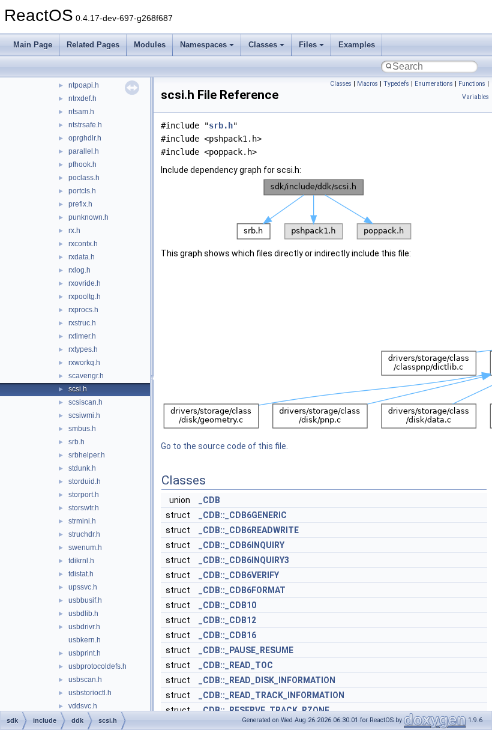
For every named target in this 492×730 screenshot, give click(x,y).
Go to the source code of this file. (224, 446)
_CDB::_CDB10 (227, 605)
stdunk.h (82, 468)
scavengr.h (86, 376)
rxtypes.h (83, 349)
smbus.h (82, 428)
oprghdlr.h (84, 138)
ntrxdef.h (82, 98)
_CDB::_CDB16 (227, 635)
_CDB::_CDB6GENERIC (243, 515)
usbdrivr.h (84, 627)
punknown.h (88, 217)
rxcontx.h (83, 244)
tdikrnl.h (81, 561)
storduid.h (84, 481)
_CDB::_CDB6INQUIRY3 (244, 560)
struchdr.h (84, 534)
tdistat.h (81, 574)
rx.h (74, 230)
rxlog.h (79, 270)
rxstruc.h (82, 323)
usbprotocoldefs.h (97, 666)
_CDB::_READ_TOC (236, 665)
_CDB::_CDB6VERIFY (239, 575)
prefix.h (80, 204)
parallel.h (83, 151)
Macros (367, 84)
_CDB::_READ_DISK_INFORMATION (267, 680)
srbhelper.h (86, 455)
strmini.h (82, 521)
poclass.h (84, 177)
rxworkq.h (84, 362)
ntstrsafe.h (85, 125)
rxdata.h (81, 257)
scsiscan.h (85, 402)
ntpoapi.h (83, 85)
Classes (262, 44)
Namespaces (203, 44)
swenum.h (85, 547)
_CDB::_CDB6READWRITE (249, 530)
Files (308, 44)
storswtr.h (83, 508)
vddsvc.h (82, 706)
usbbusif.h (85, 600)
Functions (471, 84)
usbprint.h (84, 653)
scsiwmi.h (84, 415)
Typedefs (396, 84)
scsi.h (77, 389)
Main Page (32, 44)
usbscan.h (85, 679)
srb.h (76, 442)
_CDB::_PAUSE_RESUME (246, 650)
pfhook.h (82, 164)
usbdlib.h (83, 613)
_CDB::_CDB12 (227, 620)
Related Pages (93, 44)
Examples (356, 44)
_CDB (209, 500)
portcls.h (82, 191)
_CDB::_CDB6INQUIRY (241, 545)
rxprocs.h (83, 310)
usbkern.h (84, 640)
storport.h (83, 494)
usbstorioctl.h (90, 693)
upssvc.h (82, 587)
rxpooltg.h (84, 296)
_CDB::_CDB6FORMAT (242, 590)
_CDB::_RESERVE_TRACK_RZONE (264, 710)
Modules (150, 44)
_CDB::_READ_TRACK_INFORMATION (271, 695)
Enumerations (434, 84)
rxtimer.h (82, 336)
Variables (475, 97)
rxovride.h (84, 283)
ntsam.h (81, 111)
